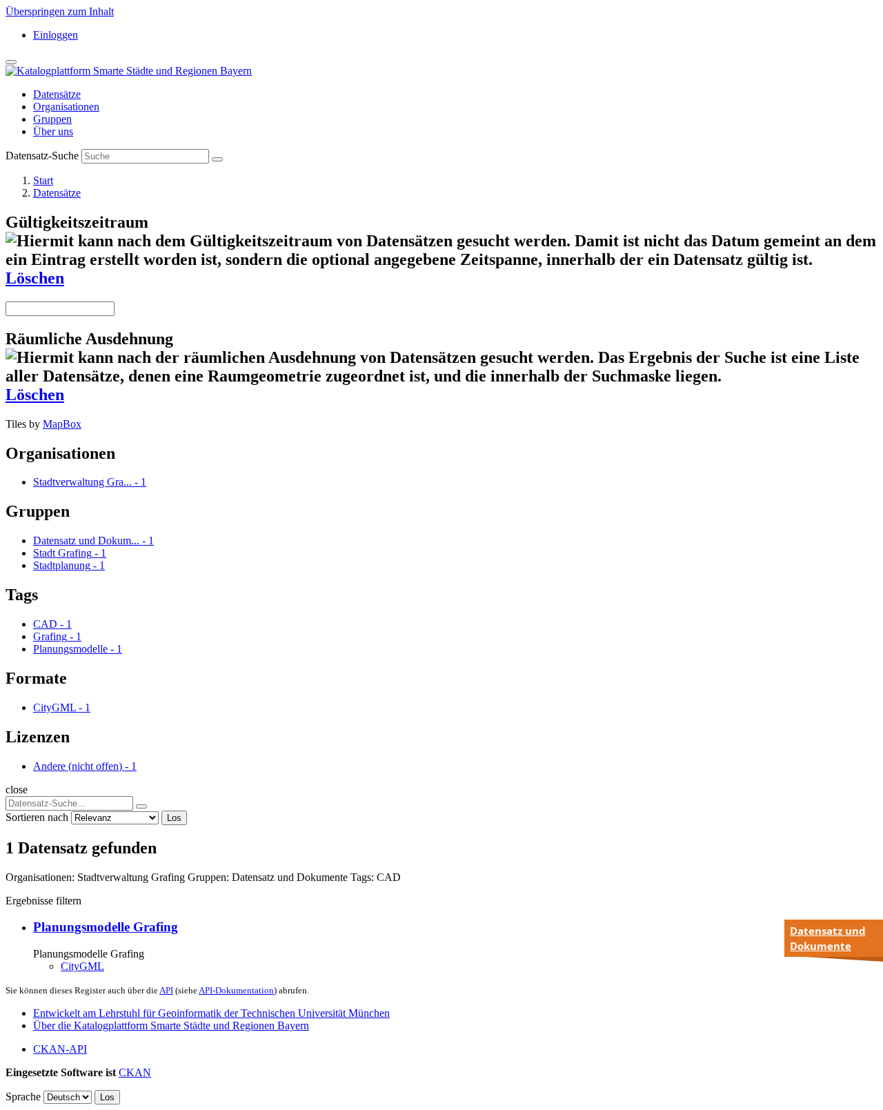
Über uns (53, 131)
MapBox (62, 424)
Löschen (35, 278)
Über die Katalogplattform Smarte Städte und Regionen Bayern (171, 1025)
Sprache (23, 1096)
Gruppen (52, 119)
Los (174, 818)
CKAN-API (60, 1049)
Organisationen (66, 106)
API (166, 990)
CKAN (135, 1072)
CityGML (82, 966)
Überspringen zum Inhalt (60, 11)
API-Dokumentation (236, 990)
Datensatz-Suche (42, 155)
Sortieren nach (37, 817)
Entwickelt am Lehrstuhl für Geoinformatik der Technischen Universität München (211, 1013)
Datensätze (57, 94)
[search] (141, 806)
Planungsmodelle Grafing (105, 927)
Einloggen (55, 35)
